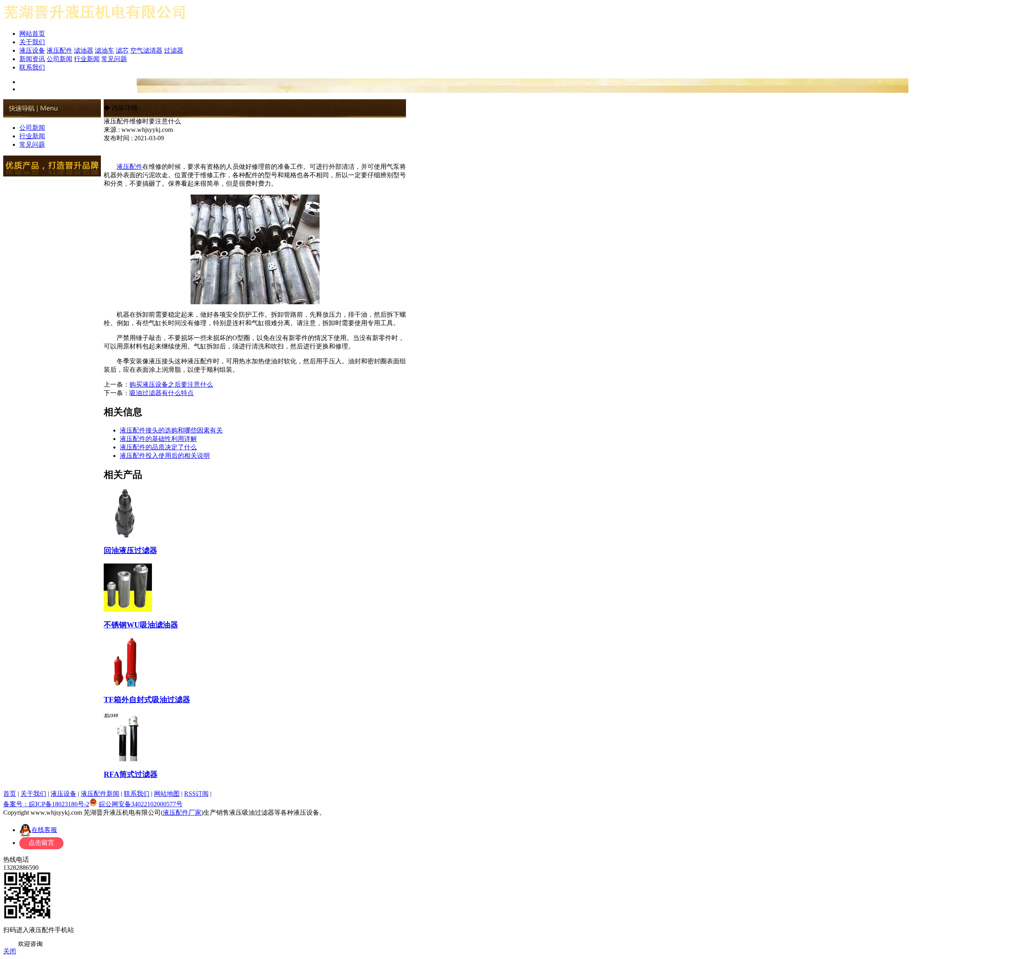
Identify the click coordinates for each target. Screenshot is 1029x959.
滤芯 (122, 50)
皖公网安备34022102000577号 (140, 804)
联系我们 (32, 67)
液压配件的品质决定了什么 (158, 447)
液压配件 (59, 50)
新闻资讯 (32, 58)
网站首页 (32, 33)
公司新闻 (59, 58)
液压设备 (32, 50)
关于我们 (32, 42)
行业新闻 (87, 58)
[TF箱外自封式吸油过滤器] (128, 683)
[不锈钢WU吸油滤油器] (128, 608)
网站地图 (167, 793)
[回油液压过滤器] (128, 534)
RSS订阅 (196, 793)
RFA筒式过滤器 (131, 774)
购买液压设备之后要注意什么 (171, 384)
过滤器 (173, 50)
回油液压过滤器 (130, 550)
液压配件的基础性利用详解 (158, 438)
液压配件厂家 (182, 812)
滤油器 (83, 50)
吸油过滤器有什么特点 (161, 392)
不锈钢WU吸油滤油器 (141, 625)
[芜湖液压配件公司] (95, 21)
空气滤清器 (146, 50)
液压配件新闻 (100, 793)
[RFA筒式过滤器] (128, 758)
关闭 (9, 951)
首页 (9, 793)
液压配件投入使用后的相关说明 (165, 455)
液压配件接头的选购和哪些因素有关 (171, 430)
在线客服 (44, 829)
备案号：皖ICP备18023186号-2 (46, 804)
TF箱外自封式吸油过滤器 (147, 699)
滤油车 (104, 50)
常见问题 (114, 58)
